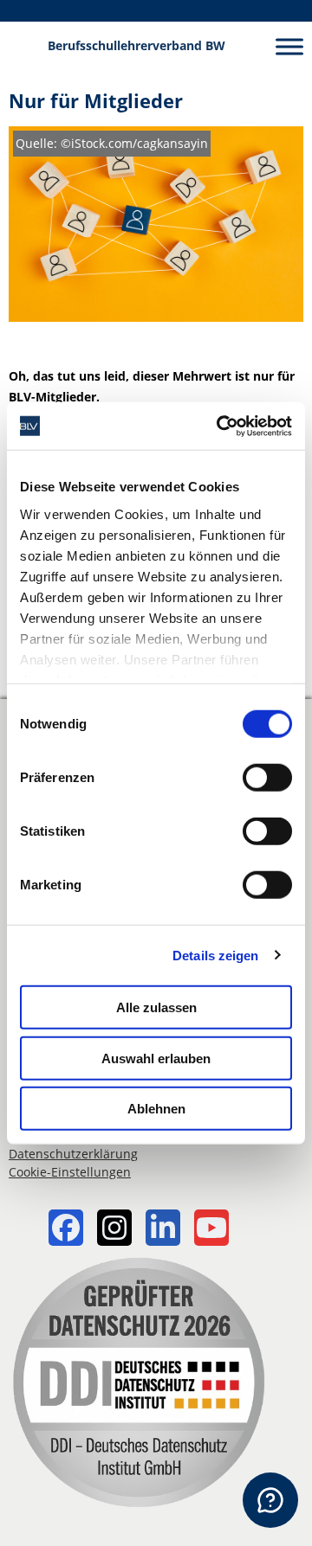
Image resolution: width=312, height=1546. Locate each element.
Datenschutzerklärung (73, 1153)
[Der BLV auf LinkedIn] (163, 1230)
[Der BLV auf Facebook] (66, 1230)
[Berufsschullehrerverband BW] (24, 45)
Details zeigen (215, 954)
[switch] (267, 778)
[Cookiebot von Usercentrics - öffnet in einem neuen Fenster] (220, 425)
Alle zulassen (156, 1007)
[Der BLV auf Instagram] (114, 1230)
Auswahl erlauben (156, 1057)
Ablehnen (156, 1108)
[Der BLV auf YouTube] (211, 1230)
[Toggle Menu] (289, 46)
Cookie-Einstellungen (70, 1172)
